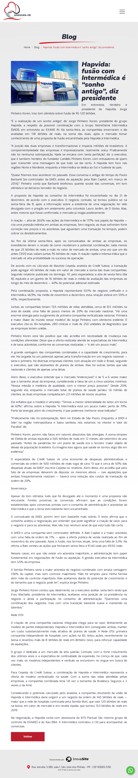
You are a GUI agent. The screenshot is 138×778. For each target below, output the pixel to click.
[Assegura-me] (17, 10)
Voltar (27, 736)
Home (27, 47)
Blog (36, 47)
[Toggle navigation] (126, 11)
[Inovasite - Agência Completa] (69, 759)
